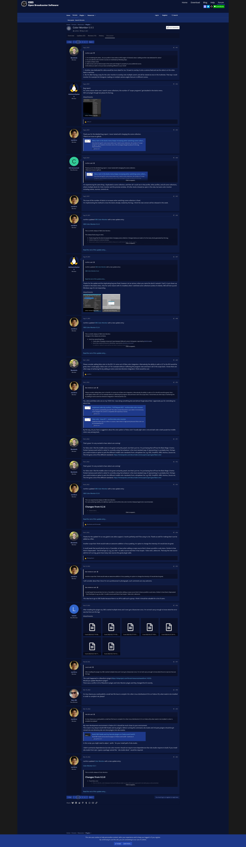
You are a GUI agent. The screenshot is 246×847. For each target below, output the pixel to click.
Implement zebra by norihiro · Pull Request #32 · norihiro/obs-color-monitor (117, 407)
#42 (177, 84)
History (101, 36)
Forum (221, 2)
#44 (177, 158)
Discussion (109, 36)
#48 (177, 318)
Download (195, 2)
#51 (177, 439)
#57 (177, 662)
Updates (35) (81, 36)
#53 (177, 484)
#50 (177, 382)
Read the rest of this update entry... (94, 250)
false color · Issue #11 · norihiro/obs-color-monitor (109, 419)
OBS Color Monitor (101, 219)
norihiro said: (89, 53)
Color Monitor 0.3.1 (89, 766)
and (94, 524)
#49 (177, 360)
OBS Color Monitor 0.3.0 (91, 493)
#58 (177, 690)
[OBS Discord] (205, 6)
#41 (177, 47)
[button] (85, 15)
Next (90, 42)
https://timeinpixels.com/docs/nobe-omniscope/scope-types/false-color (137, 455)
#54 (177, 532)
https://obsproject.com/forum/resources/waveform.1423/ (131, 678)
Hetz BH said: (89, 714)
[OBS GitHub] (211, 6)
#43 (177, 130)
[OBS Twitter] (208, 6)
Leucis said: (88, 667)
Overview (71, 36)
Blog (205, 2)
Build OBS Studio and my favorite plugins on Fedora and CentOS (113, 734)
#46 (177, 215)
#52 (177, 462)
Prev (70, 42)
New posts (71, 20)
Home (184, 2)
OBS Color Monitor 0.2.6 (91, 327)
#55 (177, 566)
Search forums (79, 20)
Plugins (82, 15)
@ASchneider (148, 341)
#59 (177, 709)
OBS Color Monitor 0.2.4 (91, 224)
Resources (91, 15)
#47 (177, 257)
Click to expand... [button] (130, 180)
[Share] (173, 47)
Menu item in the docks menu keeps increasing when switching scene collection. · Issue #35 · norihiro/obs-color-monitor (132, 141)
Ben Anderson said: (90, 388)
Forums (75, 15)
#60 (177, 757)
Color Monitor (99, 761)
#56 (177, 605)
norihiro (76, 31)
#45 (177, 196)
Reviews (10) (92, 36)
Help (213, 2)
